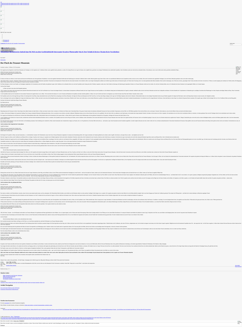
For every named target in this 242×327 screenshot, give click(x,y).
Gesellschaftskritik (47, 52)
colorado (10, 282)
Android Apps (24, 52)
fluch (17, 282)
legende (25, 282)
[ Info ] (12, 316)
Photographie (73, 52)
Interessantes (58, 52)
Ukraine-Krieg (105, 52)
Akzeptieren (21, 321)
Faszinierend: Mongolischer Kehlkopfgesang (9, 289)
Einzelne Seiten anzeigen (11, 265)
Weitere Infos (16, 321)
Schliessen (3, 325)
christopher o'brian (4, 282)
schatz (29, 282)
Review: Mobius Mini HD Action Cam (35, 309)
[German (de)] (6, 40)
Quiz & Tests (83, 52)
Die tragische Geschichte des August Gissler (12, 278)
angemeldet (7, 303)
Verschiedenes (114, 52)
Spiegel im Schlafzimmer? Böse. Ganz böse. (68, 309)
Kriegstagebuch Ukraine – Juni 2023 (113, 309)
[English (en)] (6, 41)
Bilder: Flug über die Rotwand (9, 276)
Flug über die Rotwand (7, 277)
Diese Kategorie (238, 266)
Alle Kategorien (14, 52)
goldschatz (22, 282)
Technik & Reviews (93, 52)
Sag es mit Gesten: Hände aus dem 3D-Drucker (10, 287)
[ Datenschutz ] (17, 316)
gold (19, 282)
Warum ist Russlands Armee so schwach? (51, 309)
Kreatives (66, 52)
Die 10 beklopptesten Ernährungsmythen (85, 309)
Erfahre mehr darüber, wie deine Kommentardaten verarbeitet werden (38, 305)
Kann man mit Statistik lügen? (127, 309)
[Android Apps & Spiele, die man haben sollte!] (121, 19)
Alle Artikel (237, 265)
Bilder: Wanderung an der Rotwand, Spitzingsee (12, 275)
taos (31, 282)
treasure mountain (35, 282)
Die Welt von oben (35, 52)
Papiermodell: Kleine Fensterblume (20, 309)
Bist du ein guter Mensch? (8, 309)
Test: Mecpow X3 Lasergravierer (99, 309)
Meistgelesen (5, 52)
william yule (42, 282)
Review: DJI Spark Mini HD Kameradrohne (142, 309)
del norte (13, 282)
